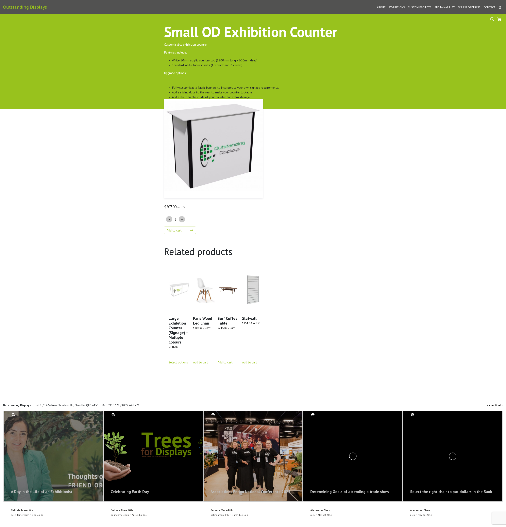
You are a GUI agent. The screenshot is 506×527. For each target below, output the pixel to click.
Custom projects (419, 7)
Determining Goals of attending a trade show (349, 491)
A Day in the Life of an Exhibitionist (41, 491)
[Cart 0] (499, 19)
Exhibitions (397, 7)
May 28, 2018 (325, 514)
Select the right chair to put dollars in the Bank (451, 491)
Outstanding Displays (25, 7)
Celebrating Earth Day (130, 491)
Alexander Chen (320, 510)
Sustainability (445, 7)
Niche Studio (494, 405)
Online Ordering (469, 7)
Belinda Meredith (22, 510)
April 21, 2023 (139, 514)
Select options (178, 362)
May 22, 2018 (425, 514)
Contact (490, 7)
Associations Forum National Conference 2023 (250, 491)
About (381, 7)
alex (312, 514)
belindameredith (20, 514)
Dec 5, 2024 (38, 514)
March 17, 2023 (240, 514)
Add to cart (174, 230)
